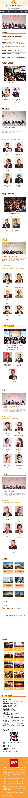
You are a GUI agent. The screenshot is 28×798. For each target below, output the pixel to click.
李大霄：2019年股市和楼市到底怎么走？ (14, 213)
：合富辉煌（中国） (10, 703)
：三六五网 (9, 718)
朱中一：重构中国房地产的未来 (12, 82)
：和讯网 (8, 709)
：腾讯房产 (8, 716)
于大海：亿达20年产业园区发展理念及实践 (14, 345)
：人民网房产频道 (11, 713)
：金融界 (8, 712)
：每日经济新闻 (8, 701)
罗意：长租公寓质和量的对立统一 (12, 347)
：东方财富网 (9, 710)
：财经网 (8, 714)
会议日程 (26, 11)
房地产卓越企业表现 (12, 11)
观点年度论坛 (3, 11)
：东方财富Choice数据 (9, 706)
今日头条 (5, 702)
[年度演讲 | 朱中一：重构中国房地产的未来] (14, 22)
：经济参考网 (17, 717)
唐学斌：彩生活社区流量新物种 (12, 349)
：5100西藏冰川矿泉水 (10, 705)
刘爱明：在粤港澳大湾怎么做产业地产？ (14, 216)
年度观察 (20, 11)
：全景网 (8, 708)
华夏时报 (20, 701)
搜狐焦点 (16, 701)
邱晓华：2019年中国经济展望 (12, 85)
